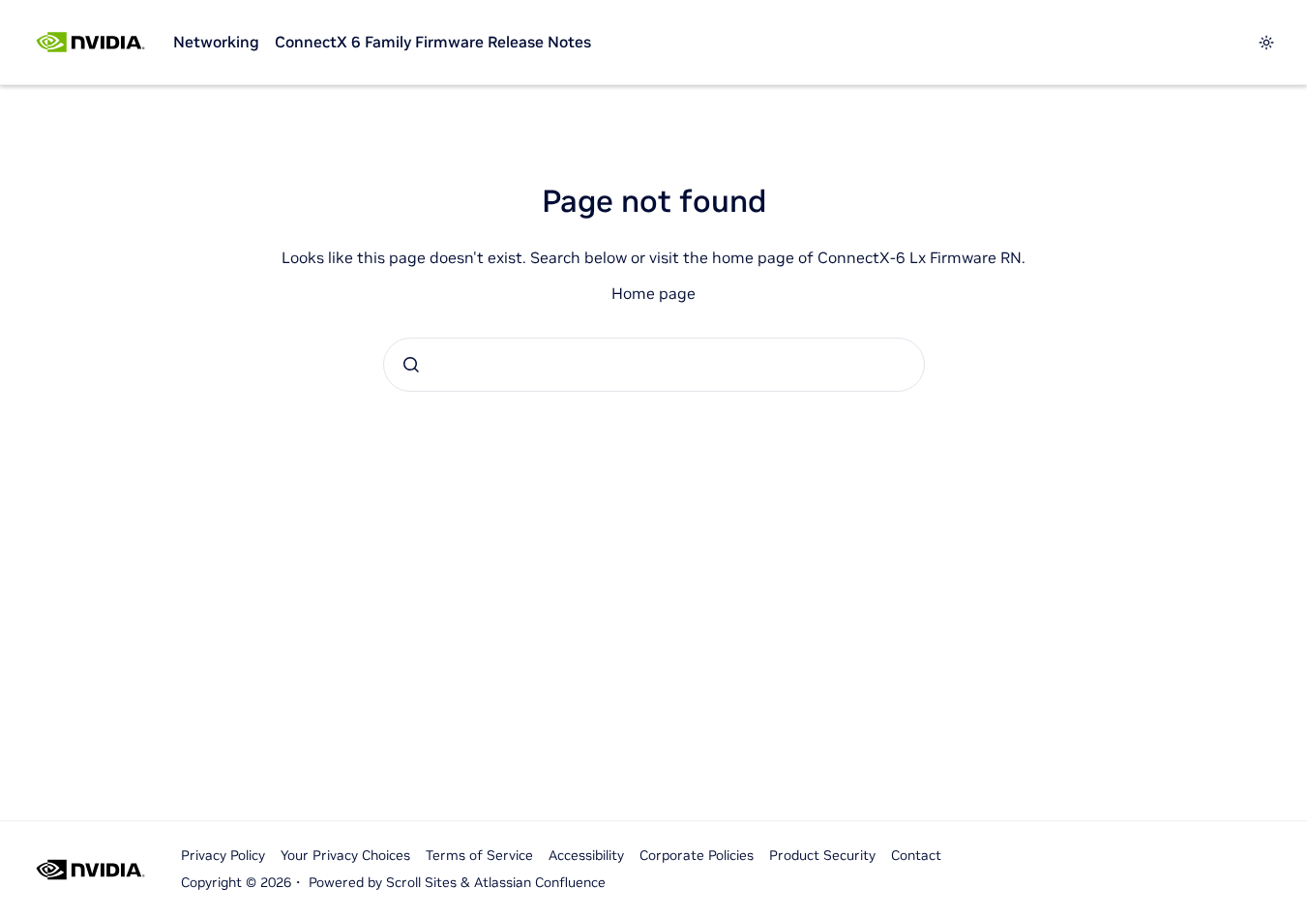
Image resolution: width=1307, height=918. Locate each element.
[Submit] (411, 364)
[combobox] (654, 365)
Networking (216, 41)
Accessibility (586, 855)
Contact (916, 855)
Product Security (822, 855)
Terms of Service (479, 855)
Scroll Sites (421, 882)
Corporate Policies (696, 855)
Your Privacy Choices (345, 855)
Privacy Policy (223, 855)
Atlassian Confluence (540, 882)
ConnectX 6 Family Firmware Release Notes (433, 41)
